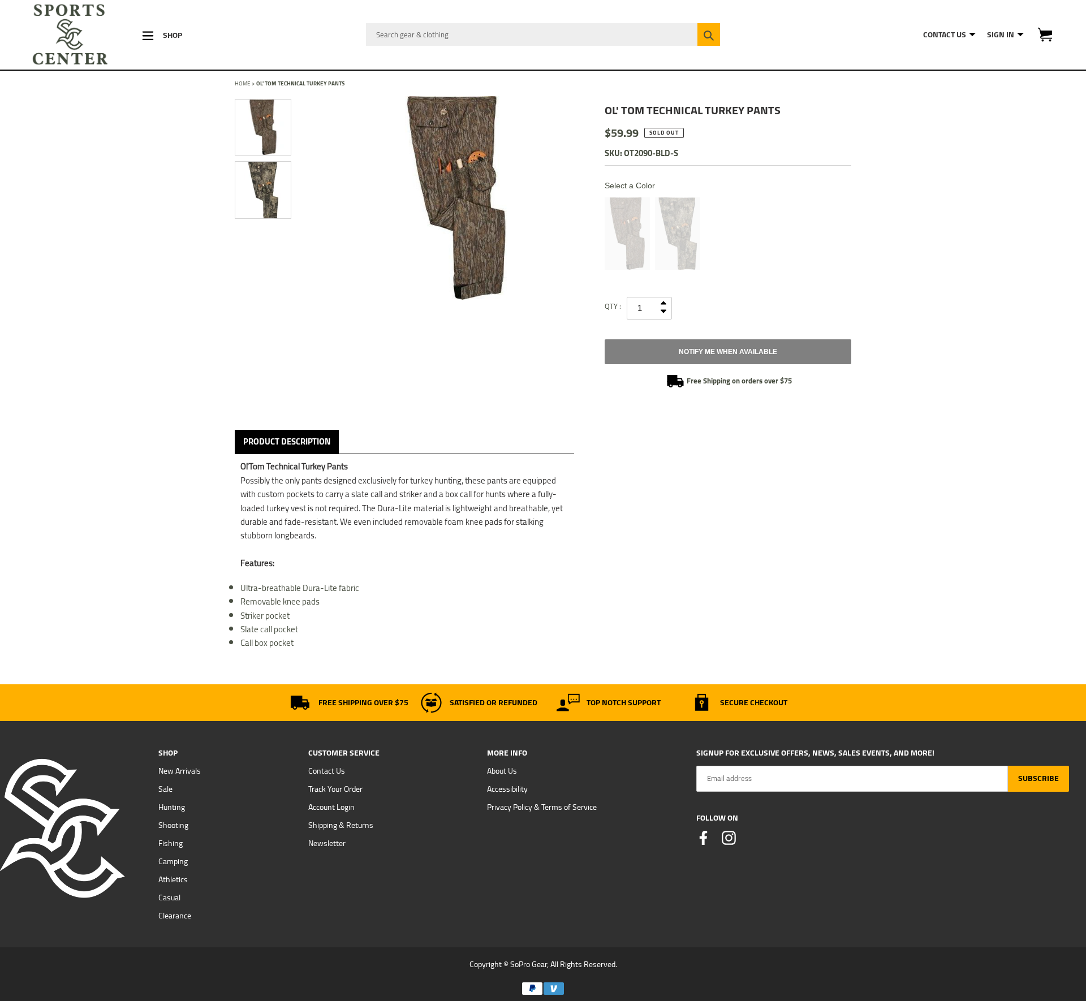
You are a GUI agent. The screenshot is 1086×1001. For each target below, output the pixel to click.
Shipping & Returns (340, 825)
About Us (502, 770)
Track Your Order (335, 789)
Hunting (171, 807)
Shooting (173, 825)
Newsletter (327, 843)
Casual (169, 897)
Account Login (331, 807)
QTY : (613, 306)
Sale (165, 789)
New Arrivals (179, 770)
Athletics (173, 879)
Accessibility (507, 789)
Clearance (174, 915)
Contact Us (326, 770)
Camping (173, 861)
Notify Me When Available (728, 352)
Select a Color (630, 185)
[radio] (627, 233)
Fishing (170, 843)
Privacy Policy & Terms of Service (542, 807)
